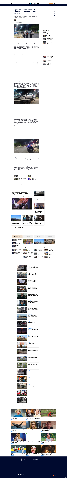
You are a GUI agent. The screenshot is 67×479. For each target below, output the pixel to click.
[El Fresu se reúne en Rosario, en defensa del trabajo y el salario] (48, 64)
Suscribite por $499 (50, 3)
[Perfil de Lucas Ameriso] (15, 20)
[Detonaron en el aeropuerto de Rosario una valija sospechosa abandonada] (28, 372)
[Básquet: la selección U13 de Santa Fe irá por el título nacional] (28, 244)
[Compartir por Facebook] (54, 8)
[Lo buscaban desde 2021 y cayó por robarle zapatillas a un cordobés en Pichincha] (28, 220)
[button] (11, 3)
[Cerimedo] (28, 296)
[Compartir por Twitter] (54, 10)
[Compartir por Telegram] (54, 13)
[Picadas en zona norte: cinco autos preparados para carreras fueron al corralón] (20, 176)
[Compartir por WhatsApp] (54, 12)
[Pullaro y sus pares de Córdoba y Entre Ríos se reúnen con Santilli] (39, 208)
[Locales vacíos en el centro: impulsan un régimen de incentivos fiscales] (49, 257)
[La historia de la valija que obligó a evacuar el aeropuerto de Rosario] (48, 39)
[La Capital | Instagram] (20, 474)
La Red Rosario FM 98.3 (35, 458)
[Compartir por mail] (54, 17)
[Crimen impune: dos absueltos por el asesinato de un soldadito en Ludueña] (39, 196)
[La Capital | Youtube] (22, 474)
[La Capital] (33, 3)
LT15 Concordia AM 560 (35, 459)
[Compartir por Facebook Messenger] (54, 15)
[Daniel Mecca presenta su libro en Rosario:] (28, 303)
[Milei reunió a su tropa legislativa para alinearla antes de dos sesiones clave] (48, 61)
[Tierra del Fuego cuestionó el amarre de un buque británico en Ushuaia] (28, 317)
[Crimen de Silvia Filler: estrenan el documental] (49, 244)
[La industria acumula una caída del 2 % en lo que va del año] (28, 289)
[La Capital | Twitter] (18, 474)
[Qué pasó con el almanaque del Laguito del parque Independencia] (28, 351)
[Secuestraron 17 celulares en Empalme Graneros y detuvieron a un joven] (28, 379)
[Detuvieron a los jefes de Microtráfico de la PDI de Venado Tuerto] (39, 220)
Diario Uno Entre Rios (23, 459)
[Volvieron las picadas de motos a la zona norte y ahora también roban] (20, 179)
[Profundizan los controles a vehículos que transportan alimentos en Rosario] (28, 358)
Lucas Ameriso (19, 19)
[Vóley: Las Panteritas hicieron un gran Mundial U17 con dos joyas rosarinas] (28, 344)
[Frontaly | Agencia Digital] (54, 475)
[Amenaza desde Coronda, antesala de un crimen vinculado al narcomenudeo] (16, 220)
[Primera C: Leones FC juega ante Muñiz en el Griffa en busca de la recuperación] (28, 393)
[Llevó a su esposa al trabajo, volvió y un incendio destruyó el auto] (28, 310)
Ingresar (54, 3)
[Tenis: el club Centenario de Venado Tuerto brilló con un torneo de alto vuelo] (28, 253)
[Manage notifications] (65, 477)
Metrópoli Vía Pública (46, 458)
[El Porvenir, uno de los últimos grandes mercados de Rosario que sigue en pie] (48, 32)
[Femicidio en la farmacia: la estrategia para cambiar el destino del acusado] (28, 400)
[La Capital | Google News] (23, 474)
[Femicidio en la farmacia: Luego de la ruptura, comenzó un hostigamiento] (17, 253)
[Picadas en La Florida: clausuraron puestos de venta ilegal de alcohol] (33, 179)
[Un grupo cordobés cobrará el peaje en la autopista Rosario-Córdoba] (28, 365)
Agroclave (22, 460)
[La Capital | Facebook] (16, 474)
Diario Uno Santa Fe (23, 458)
